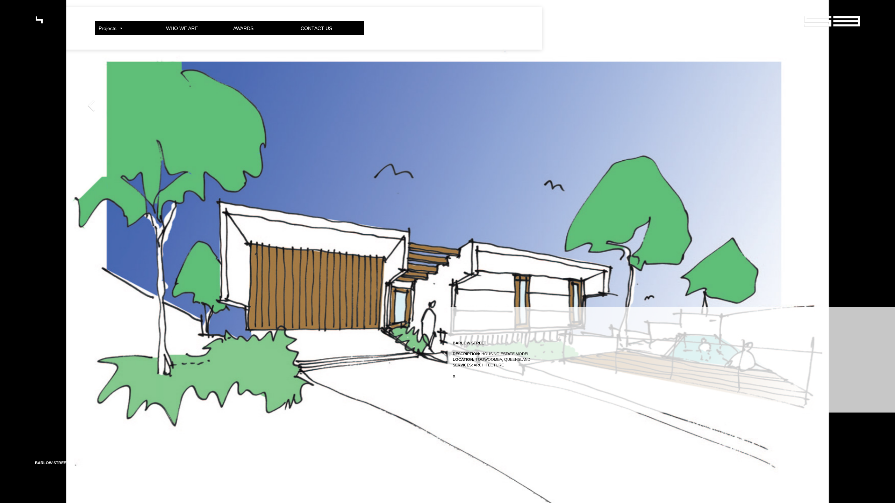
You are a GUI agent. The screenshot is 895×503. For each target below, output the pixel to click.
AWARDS (243, 28)
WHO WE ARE (182, 28)
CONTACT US (316, 28)
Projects (107, 28)
